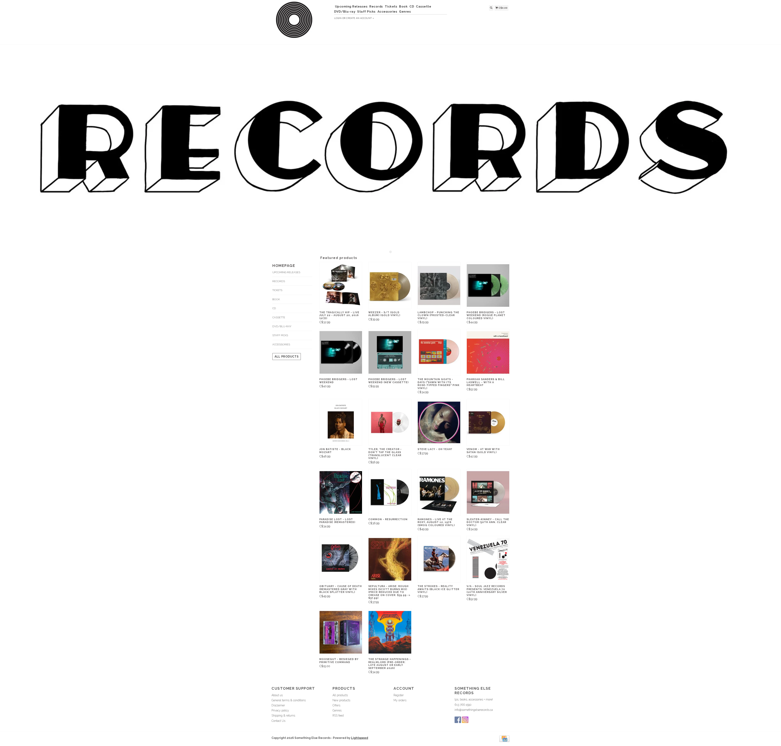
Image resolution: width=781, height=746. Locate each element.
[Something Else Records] (301, 21)
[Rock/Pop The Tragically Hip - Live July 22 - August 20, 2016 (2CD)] (341, 285)
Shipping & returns (283, 715)
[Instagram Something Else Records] (465, 720)
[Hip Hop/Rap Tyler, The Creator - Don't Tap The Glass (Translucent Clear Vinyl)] (390, 422)
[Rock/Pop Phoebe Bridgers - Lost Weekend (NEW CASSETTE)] (390, 352)
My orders (400, 700)
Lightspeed (359, 737)
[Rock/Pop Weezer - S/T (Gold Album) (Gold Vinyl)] (390, 285)
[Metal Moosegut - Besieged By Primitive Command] (341, 632)
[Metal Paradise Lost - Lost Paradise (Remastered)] (341, 492)
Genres (405, 11)
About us (277, 695)
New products (341, 700)
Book (403, 6)
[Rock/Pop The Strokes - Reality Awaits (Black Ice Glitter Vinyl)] (439, 559)
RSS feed (338, 715)
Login (338, 18)
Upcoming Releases (351, 6)
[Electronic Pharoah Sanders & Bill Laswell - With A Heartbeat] (488, 352)
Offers (336, 705)
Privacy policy (280, 710)
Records (376, 6)
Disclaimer (278, 705)
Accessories (387, 11)
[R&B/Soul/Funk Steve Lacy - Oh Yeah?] (439, 422)
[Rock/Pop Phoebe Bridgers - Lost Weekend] (341, 352)
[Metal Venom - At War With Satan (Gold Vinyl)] (488, 422)
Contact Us (278, 720)
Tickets (391, 6)
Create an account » (360, 18)
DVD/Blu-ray (345, 11)
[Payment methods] (504, 738)
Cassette (423, 6)
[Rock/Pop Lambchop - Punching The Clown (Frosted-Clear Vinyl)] (439, 285)
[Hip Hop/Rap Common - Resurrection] (390, 492)
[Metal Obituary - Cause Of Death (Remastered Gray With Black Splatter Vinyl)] (341, 559)
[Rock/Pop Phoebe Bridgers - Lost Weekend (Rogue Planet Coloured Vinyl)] (488, 285)
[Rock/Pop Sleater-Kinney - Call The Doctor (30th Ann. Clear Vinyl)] (488, 492)
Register (399, 695)
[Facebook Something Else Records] (458, 720)
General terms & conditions (289, 700)
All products (287, 356)
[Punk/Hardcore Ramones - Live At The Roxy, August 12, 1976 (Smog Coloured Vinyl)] (439, 492)
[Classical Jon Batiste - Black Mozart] (341, 422)
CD (411, 6)
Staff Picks (366, 11)
